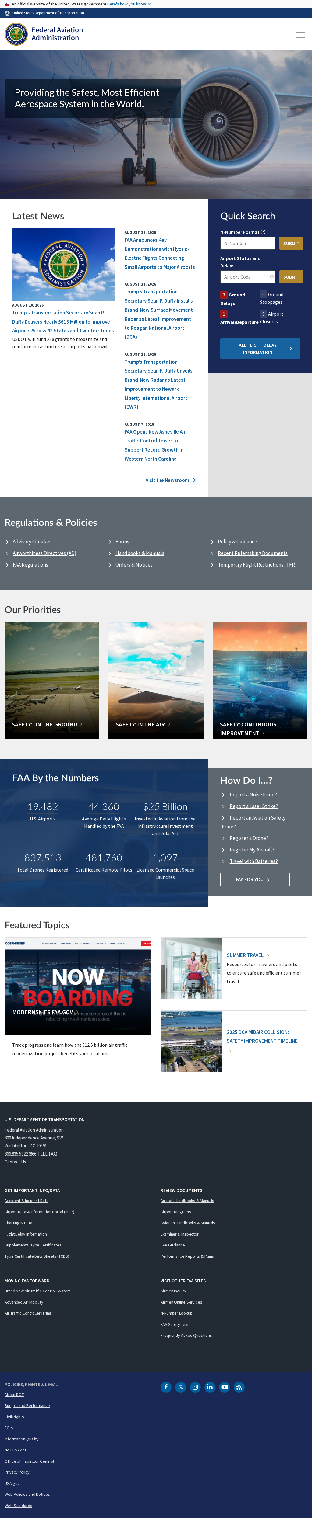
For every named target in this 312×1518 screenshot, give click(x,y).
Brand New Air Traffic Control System (37, 1291)
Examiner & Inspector (180, 1234)
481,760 (104, 857)
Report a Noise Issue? (253, 794)
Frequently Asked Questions (186, 1335)
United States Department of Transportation (48, 12)
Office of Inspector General (29, 1461)
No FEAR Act (15, 1450)
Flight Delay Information (26, 1234)
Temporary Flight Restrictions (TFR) (257, 564)
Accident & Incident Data (26, 1200)
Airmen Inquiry (173, 1291)
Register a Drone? (249, 838)
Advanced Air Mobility (24, 1302)
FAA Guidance (173, 1245)
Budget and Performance (27, 1405)
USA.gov (12, 1483)
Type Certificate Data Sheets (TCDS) (37, 1256)
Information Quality (22, 1439)
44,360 (103, 806)
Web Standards (18, 1505)
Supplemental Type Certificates (33, 1245)
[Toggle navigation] (301, 35)
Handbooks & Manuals (139, 553)
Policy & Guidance (237, 541)
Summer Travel (245, 955)
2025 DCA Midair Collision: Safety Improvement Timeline (262, 1037)
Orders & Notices (134, 564)
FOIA (9, 1427)
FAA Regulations (30, 564)
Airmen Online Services (181, 1302)
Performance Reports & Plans (187, 1256)
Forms (122, 541)
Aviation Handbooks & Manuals (188, 1222)
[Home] (44, 35)
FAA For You (250, 879)
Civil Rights (14, 1416)
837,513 (42, 857)
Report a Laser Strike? (254, 806)
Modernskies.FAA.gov (42, 1012)
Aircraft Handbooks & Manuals (187, 1200)
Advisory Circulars (32, 541)
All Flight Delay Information (258, 348)
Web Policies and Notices (27, 1494)
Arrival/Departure (239, 322)
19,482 (42, 806)
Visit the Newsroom (168, 480)
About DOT (14, 1394)
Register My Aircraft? (252, 849)
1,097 (165, 857)
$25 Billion (165, 806)
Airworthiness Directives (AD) (44, 553)
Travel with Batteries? (254, 861)
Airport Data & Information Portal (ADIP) (39, 1212)
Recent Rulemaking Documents (253, 553)
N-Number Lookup (177, 1313)
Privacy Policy (17, 1472)
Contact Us (15, 1162)
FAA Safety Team (176, 1324)
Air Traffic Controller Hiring (28, 1313)
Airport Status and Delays (240, 262)
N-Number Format (240, 232)
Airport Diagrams (176, 1212)
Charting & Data (18, 1222)
